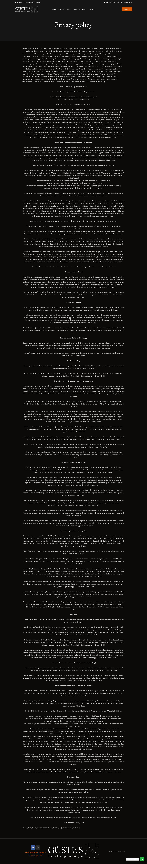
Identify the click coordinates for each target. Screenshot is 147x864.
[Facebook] (33, 847)
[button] (127, 9)
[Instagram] (37, 847)
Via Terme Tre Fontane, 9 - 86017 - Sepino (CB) (29, 2)
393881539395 (110, 2)
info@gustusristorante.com (125, 2)
